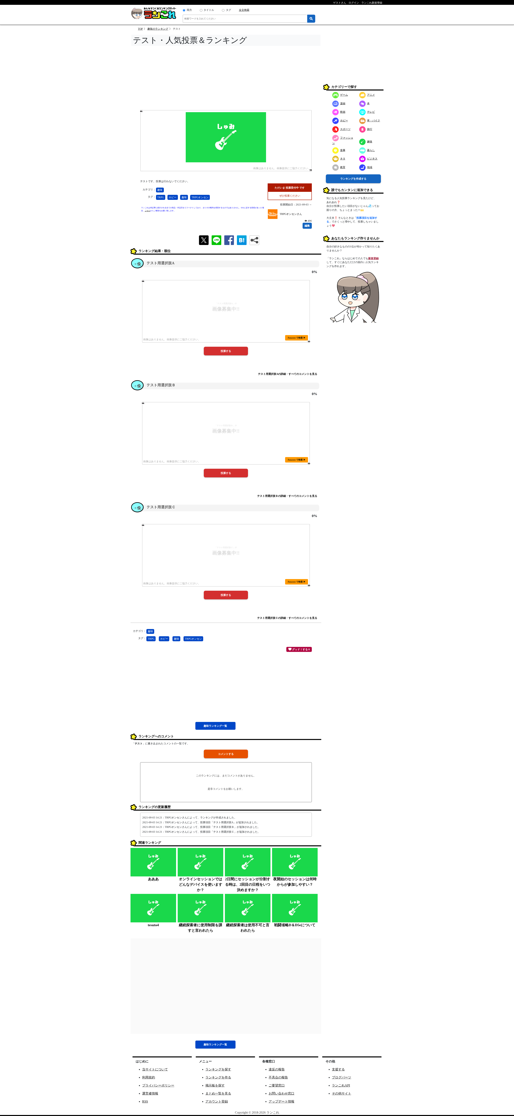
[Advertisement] (226, 79)
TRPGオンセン (200, 197)
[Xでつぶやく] (204, 239)
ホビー (172, 197)
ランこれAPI (341, 1085)
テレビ (371, 111)
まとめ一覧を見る (218, 1093)
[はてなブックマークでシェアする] (242, 239)
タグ (228, 9)
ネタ (342, 158)
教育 (342, 167)
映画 (342, 111)
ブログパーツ (341, 1077)
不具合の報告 (278, 1077)
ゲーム (344, 94)
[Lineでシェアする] (216, 239)
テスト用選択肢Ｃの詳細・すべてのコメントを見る (287, 617)
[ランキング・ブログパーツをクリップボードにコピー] (254, 240)
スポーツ (345, 129)
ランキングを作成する (353, 178)
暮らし (371, 150)
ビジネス (372, 158)
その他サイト (341, 1093)
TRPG (160, 197)
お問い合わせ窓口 (281, 1093)
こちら (147, 211)
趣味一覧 (215, 725)
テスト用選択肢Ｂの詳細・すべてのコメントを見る (287, 495)
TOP (140, 28)
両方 (189, 9)
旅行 (369, 129)
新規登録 (373, 258)
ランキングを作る (218, 1077)
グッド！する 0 (301, 649)
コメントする (226, 753)
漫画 (342, 103)
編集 (307, 225)
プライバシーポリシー (158, 1085)
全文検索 (244, 9)
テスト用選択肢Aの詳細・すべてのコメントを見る (287, 373)
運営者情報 (150, 1093)
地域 (369, 167)
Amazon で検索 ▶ (297, 337)
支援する (338, 1069)
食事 (342, 150)
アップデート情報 (281, 1101)
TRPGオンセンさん (291, 213)
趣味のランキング (157, 28)
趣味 (159, 189)
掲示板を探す (215, 1085)
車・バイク (373, 120)
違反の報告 (277, 1069)
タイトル (209, 9)
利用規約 (148, 1077)
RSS (145, 1101)
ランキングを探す (218, 1069)
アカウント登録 (216, 1101)
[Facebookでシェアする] (229, 239)
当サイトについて (155, 1069)
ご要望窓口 (277, 1085)
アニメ (371, 94)
